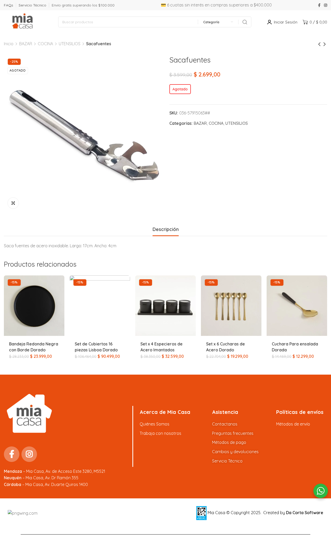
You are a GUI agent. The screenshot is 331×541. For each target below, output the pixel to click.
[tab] (165, 229)
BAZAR (25, 43)
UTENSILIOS (69, 43)
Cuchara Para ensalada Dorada (295, 346)
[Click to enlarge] (13, 203)
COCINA (45, 43)
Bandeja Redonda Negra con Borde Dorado (33, 346)
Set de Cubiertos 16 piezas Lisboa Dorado (96, 346)
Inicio (8, 43)
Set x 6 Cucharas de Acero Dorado (225, 346)
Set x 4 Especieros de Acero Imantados (161, 346)
